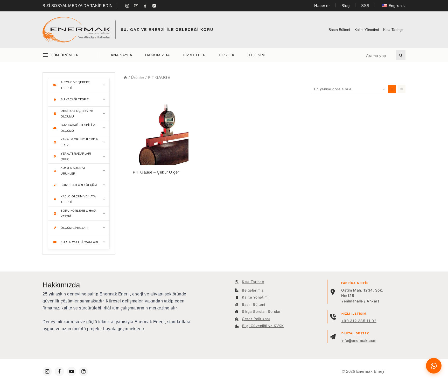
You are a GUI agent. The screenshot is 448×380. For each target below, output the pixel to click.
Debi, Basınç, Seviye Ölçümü (77, 113)
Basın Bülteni (339, 29)
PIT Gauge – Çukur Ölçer (156, 172)
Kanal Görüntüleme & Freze (79, 142)
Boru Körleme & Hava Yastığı (78, 213)
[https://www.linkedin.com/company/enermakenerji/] (83, 371)
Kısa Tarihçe (393, 29)
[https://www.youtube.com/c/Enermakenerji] (71, 371)
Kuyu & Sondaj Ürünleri (73, 170)
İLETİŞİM (256, 55)
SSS (365, 5)
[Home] (125, 77)
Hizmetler (194, 55)
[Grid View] (392, 89)
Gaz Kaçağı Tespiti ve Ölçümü (79, 127)
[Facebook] (145, 6)
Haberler (322, 5)
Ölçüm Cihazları (75, 227)
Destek (227, 55)
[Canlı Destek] (434, 366)
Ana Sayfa (121, 55)
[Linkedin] (154, 6)
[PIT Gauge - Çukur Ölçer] (155, 132)
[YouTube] (136, 6)
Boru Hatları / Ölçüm (79, 184)
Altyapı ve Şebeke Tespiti (75, 85)
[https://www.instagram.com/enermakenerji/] (47, 371)
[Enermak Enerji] (76, 30)
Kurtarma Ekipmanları (79, 242)
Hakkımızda (157, 55)
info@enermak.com (358, 340)
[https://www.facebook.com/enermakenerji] (59, 371)
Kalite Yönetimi (366, 29)
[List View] (401, 89)
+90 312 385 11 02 (359, 321)
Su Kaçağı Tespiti (75, 99)
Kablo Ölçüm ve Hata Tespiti (78, 199)
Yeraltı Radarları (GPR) (76, 156)
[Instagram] (127, 6)
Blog (345, 5)
